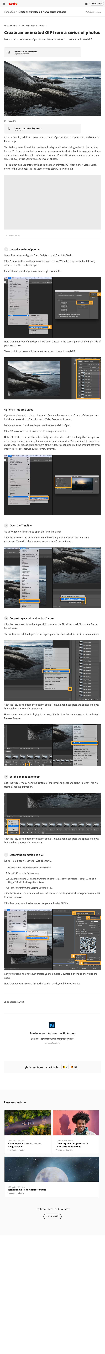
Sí (66, 1066)
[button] (86, 4)
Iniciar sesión (97, 3)
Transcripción (14, 236)
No (75, 1066)
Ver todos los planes (93, 12)
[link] (9, 11)
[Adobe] (13, 3)
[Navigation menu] (4, 3)
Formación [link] (9, 11)
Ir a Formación (52, 1216)
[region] (27, 1132)
